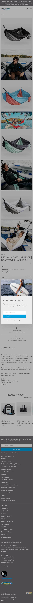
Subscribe (8, 316)
